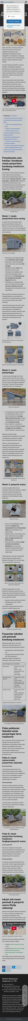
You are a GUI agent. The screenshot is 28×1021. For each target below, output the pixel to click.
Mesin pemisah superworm (12, 950)
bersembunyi (13, 115)
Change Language (14, 21)
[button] (26, 2)
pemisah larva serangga (17, 948)
